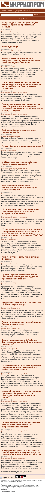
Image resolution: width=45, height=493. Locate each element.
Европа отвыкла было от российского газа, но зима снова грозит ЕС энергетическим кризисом (21, 425)
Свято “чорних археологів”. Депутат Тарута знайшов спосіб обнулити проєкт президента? (22, 342)
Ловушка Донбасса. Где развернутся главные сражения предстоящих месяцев (20, 25)
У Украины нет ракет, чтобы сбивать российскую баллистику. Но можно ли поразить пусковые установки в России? (22, 452)
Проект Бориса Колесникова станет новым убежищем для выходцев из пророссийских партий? (20, 277)
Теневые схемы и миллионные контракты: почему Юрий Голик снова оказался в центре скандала (21, 61)
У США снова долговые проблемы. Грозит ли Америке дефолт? (20, 163)
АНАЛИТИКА (10, 11)
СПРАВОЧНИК (26, 11)
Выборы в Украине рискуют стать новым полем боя (19, 131)
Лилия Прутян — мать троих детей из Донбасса (20, 258)
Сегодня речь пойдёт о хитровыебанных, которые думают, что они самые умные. (21, 53)
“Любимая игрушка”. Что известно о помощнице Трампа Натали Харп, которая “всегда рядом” (20, 211)
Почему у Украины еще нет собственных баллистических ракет (22, 323)
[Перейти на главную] (22, 8)
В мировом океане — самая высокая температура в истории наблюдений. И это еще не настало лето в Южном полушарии (21, 85)
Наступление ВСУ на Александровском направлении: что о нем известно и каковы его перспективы (21, 368)
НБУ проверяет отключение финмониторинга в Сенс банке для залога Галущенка (19, 188)
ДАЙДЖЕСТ (18, 11)
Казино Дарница (10, 46)
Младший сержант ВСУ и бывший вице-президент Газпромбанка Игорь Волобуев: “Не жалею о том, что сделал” (22, 394)
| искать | (36, 14)
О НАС (33, 11)
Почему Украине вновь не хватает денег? (22, 146)
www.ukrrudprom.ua (6, 485)
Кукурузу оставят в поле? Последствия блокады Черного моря (21, 303)
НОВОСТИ (3, 11)
